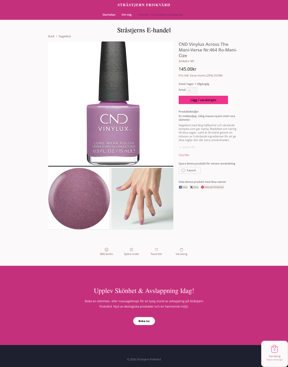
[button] (190, 170)
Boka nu (144, 321)
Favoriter (156, 254)
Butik (51, 36)
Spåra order (131, 254)
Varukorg (181, 254)
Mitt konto (106, 254)
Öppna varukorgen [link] (274, 359)
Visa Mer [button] (184, 155)
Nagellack (65, 36)
